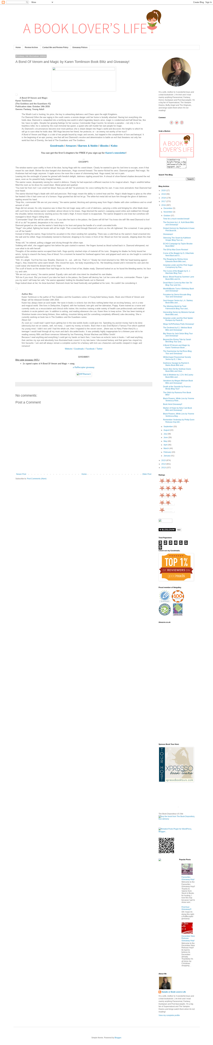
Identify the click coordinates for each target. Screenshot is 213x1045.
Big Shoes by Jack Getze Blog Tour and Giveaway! (178, 334)
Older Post (146, 474)
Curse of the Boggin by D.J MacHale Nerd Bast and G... (178, 254)
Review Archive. (31, 47)
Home (18, 47)
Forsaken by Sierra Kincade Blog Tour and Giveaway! (177, 295)
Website (68, 349)
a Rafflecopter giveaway (83, 367)
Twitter (99, 349)
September (168, 426)
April (166, 445)
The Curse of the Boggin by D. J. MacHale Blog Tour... (176, 272)
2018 (163, 198)
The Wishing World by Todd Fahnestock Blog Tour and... (176, 307)
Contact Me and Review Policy (55, 47)
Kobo (114, 145)
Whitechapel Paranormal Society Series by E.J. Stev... (177, 358)
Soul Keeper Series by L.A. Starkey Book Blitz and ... (178, 301)
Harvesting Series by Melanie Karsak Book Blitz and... (178, 313)
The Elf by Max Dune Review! (175, 250)
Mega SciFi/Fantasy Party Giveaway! (178, 324)
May (166, 441)
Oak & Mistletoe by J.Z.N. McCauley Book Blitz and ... (178, 376)
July (165, 434)
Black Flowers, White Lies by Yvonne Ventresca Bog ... (178, 415)
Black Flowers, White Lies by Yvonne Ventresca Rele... (178, 399)
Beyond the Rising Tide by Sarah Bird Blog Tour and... (177, 340)
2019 (163, 194)
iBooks (104, 145)
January (167, 456)
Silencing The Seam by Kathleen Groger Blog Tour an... (177, 239)
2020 (163, 190)
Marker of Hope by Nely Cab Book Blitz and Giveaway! (177, 409)
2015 (163, 460)
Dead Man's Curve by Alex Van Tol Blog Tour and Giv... (177, 284)
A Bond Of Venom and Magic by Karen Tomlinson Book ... (176, 346)
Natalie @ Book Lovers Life (174, 992)
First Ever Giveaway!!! (186, 908)
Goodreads (57, 145)
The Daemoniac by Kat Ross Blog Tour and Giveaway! (177, 352)
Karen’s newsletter (115, 153)
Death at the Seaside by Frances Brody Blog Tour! (177, 388)
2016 (163, 205)
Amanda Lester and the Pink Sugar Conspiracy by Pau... (178, 266)
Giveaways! (168, 234)
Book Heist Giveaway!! (172, 404)
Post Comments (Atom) (36, 479)
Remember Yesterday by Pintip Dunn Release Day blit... (178, 421)
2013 (163, 467)
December (168, 208)
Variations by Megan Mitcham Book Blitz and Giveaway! (178, 382)
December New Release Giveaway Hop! (188, 938)
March (166, 448)
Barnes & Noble (88, 145)
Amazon (71, 145)
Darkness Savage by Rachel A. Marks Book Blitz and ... (176, 364)
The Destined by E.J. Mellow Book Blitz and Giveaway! (177, 329)
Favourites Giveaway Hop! (188, 878)
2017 (163, 201)
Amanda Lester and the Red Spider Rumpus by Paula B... (178, 319)
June (166, 437)
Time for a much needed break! (176, 219)
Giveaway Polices (79, 47)
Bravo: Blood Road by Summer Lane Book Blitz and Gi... (178, 278)
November (168, 212)
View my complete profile (169, 1015)
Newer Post (21, 474)
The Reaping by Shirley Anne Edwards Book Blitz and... (175, 260)
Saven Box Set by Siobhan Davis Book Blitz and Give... (177, 370)
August (167, 430)
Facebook (90, 349)
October (167, 216)
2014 (163, 464)
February (168, 452)
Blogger (118, 1038)
